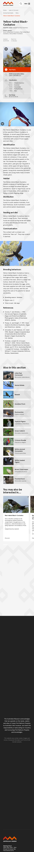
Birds (17, 13)
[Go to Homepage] (17, 839)
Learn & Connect (13, 10)
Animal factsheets (8, 13)
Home (5, 10)
